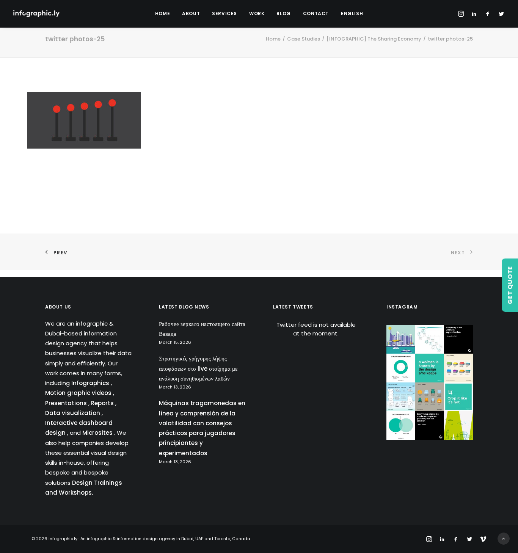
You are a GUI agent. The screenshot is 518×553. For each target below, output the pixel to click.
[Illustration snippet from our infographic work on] (400, 339)
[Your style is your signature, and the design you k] (429, 368)
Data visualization (73, 413)
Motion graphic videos (79, 393)
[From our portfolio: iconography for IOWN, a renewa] (458, 425)
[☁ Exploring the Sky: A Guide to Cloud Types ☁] (400, 396)
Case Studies (303, 38)
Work (256, 13)
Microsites (98, 433)
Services (224, 13)
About (191, 13)
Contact (316, 13)
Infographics (91, 383)
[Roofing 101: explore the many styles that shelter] (458, 368)
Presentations (66, 403)
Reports (103, 403)
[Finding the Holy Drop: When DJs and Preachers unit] (400, 425)
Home (162, 13)
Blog (283, 13)
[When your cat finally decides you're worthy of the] (400, 368)
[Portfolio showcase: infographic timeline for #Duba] (429, 339)
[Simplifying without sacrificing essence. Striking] (429, 425)
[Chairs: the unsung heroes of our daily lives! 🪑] (429, 396)
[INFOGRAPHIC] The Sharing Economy (373, 38)
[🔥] (458, 396)
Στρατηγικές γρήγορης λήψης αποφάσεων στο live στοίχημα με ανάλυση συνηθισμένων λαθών (198, 368)
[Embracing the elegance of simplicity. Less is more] (458, 339)
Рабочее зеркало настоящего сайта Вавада (202, 329)
